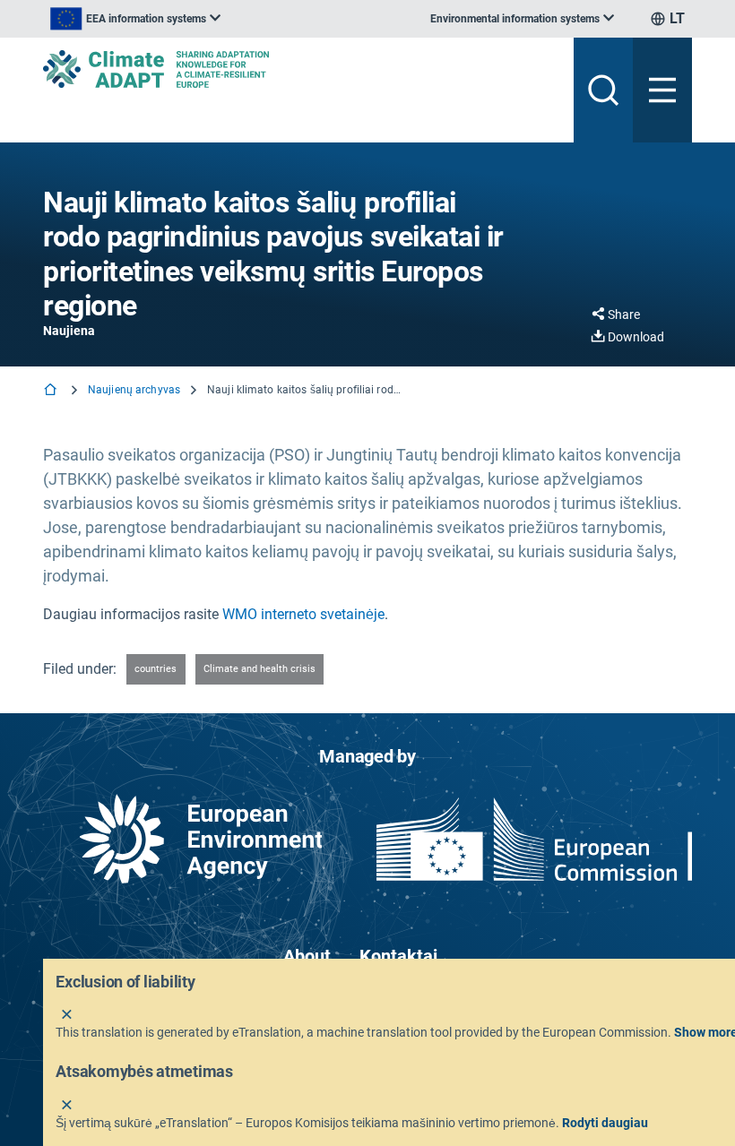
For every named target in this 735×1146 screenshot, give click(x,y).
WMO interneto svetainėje (303, 614)
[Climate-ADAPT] (301, 69)
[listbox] (135, 19)
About (307, 956)
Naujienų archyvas (134, 389)
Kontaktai (398, 956)
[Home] (52, 391)
